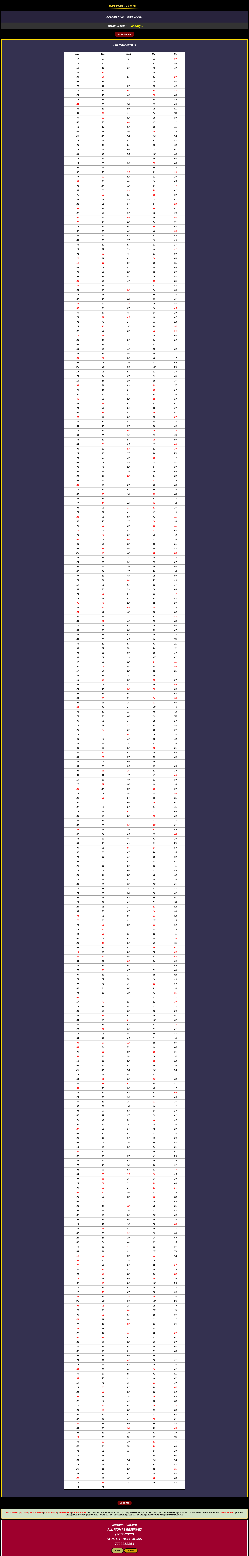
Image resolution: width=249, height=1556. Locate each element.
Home (131, 1550)
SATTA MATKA (12, 1512)
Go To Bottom (124, 34)
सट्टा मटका (24, 1512)
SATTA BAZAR (50, 1512)
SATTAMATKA (64, 1512)
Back (117, 1550)
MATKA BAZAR (36, 1512)
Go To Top (124, 1503)
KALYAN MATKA (79, 1512)
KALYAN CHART (228, 1512)
